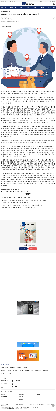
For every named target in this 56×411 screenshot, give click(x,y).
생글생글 (39, 396)
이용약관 (21, 370)
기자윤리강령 (38, 370)
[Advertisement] (28, 276)
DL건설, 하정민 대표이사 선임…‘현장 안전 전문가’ (17, 197)
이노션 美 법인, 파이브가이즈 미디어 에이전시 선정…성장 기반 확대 (22, 205)
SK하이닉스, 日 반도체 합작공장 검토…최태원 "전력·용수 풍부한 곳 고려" (24, 200)
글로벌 (42, 7)
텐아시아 (21, 396)
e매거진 (49, 1)
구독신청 (23, 248)
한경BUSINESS (6, 11)
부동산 (28, 7)
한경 (4, 367)
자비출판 (42, 1)
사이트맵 (9, 373)
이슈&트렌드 (51, 7)
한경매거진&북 (4, 1)
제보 (46, 1)
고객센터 (3, 373)
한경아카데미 (4, 396)
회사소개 (3, 370)
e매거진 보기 (33, 248)
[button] (53, 1)
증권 (21, 7)
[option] (28, 308)
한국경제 (3, 394)
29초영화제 (21, 399)
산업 (35, 7)
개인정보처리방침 (29, 370)
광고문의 (15, 370)
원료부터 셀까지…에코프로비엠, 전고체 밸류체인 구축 (18, 207)
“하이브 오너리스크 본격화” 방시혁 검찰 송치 (16, 202)
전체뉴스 (3, 7)
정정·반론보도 (46, 370)
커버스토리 (13, 7)
